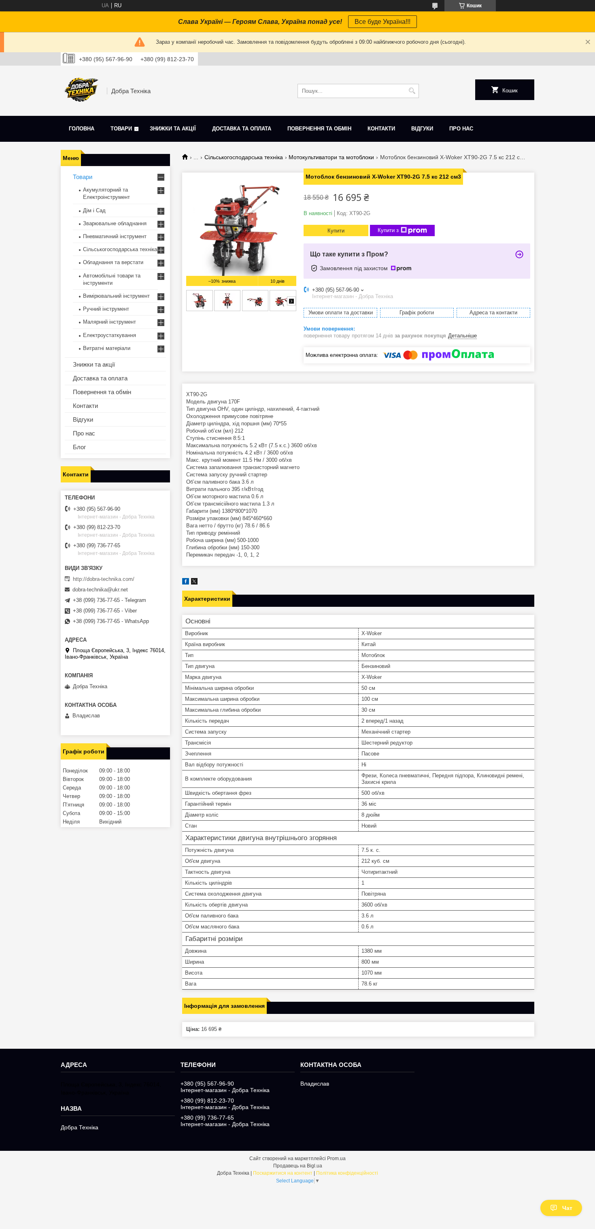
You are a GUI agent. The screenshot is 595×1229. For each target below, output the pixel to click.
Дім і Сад (94, 210)
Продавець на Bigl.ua (297, 1166)
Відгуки (422, 129)
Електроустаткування (109, 335)
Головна (81, 129)
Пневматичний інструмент (115, 236)
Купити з (388, 230)
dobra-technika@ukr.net (100, 590)
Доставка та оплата (241, 129)
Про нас (461, 129)
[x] (194, 583)
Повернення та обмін (319, 129)
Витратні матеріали (106, 348)
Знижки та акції (173, 129)
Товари (121, 129)
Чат (567, 1208)
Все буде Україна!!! (382, 21)
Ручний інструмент (106, 309)
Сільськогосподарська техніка (243, 157)
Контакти (381, 129)
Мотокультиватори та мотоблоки (331, 157)
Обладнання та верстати (113, 262)
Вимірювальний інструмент (116, 296)
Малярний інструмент (109, 322)
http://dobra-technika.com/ (103, 579)
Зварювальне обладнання (115, 223)
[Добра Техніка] (81, 91)
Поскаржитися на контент (282, 1173)
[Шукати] (412, 91)
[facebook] (185, 583)
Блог (79, 447)
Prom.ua (336, 1158)
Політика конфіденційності (347, 1173)
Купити (335, 231)
